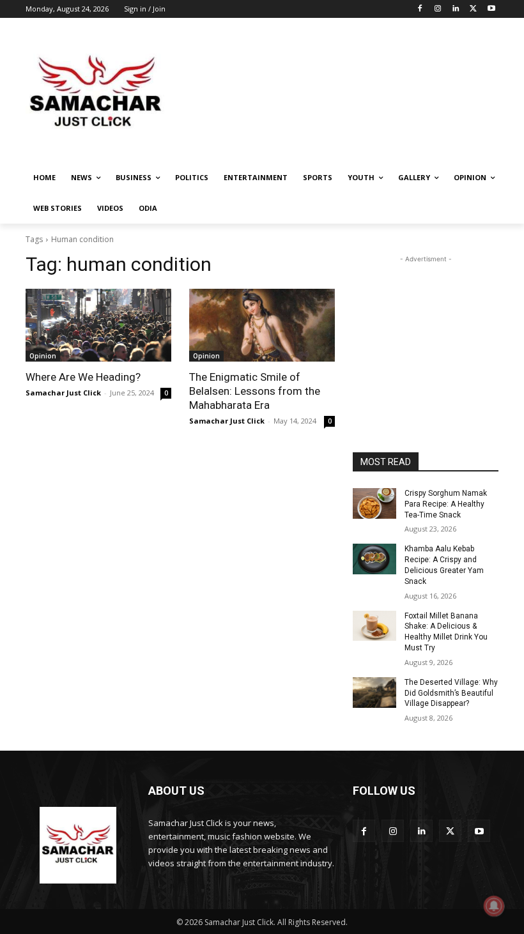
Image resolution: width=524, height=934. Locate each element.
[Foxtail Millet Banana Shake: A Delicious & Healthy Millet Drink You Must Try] (374, 626)
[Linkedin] (456, 9)
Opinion (42, 355)
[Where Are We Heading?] (98, 325)
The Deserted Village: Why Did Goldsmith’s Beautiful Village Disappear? (451, 693)
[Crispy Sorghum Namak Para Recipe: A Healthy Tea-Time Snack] (374, 503)
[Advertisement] (348, 92)
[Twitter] (473, 9)
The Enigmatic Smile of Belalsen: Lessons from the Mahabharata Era (254, 391)
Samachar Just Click (63, 392)
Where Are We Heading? (83, 377)
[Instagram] (438, 9)
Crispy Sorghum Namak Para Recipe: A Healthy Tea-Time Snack (446, 504)
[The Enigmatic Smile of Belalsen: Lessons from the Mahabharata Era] (262, 325)
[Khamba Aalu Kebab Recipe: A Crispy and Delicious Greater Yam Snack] (374, 559)
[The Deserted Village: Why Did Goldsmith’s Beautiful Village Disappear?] (374, 692)
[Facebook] (420, 9)
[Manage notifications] (494, 906)
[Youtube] (491, 9)
